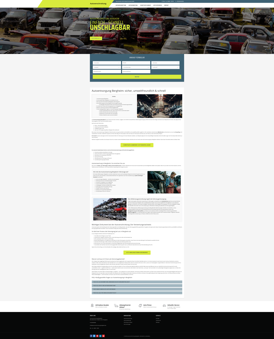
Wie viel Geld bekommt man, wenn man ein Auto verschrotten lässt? (112, 282)
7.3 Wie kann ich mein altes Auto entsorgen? (108, 113)
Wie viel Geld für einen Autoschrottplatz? (105, 293)
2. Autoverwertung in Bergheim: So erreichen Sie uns (107, 100)
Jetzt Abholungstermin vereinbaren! (137, 252)
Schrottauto (136, 133)
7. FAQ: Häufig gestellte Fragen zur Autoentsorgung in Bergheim (109, 109)
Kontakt (157, 318)
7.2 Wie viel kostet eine (104, 112)
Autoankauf (110, 228)
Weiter (137, 77)
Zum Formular (95, 38)
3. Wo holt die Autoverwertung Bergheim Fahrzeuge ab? (108, 101)
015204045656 (180, 1)
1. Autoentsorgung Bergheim (102, 98)
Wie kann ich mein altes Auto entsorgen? (105, 289)
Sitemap (157, 322)
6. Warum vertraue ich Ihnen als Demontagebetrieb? (107, 107)
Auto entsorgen (127, 324)
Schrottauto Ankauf (128, 322)
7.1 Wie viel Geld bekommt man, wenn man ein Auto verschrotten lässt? (114, 110)
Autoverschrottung (117, 104)
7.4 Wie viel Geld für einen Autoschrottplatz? (108, 115)
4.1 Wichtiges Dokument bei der (106, 104)
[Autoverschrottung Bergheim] (91, 1)
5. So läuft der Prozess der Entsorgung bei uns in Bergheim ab (109, 106)
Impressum (158, 320)
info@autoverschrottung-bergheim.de (98, 325)
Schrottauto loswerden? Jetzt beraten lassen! (137, 145)
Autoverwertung (127, 320)
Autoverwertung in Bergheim (103, 132)
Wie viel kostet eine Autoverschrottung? (105, 285)
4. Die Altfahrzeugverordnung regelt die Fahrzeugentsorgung (109, 103)
